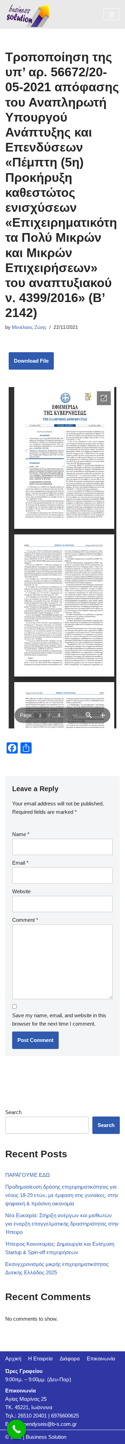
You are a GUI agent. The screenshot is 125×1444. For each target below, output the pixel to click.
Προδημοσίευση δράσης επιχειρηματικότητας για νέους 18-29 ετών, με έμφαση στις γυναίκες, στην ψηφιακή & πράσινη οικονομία (61, 1195)
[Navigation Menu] (111, 14)
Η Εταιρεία (40, 1358)
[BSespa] (27, 14)
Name (21, 834)
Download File (31, 361)
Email (20, 863)
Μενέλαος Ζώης (29, 327)
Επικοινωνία (101, 1358)
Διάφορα (70, 1358)
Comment (25, 920)
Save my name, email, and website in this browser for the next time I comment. (59, 1019)
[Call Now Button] (16, 1429)
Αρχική (13, 1358)
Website (21, 891)
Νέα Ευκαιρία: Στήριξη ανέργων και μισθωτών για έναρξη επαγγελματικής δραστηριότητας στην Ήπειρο (62, 1223)
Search (13, 1112)
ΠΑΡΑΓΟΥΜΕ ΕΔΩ (27, 1175)
